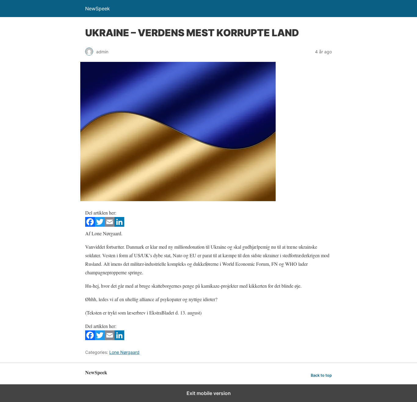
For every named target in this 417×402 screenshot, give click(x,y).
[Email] (109, 225)
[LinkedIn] (119, 225)
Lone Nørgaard (124, 352)
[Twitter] (100, 225)
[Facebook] (90, 225)
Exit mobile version (209, 393)
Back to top (321, 375)
